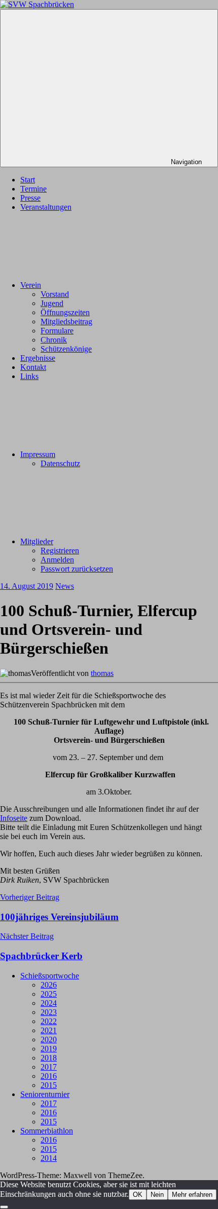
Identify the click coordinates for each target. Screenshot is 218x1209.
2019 (49, 1048)
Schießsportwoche (49, 975)
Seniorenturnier (44, 1094)
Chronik (54, 339)
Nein (157, 1194)
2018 (49, 1057)
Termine (33, 188)
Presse (30, 198)
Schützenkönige (66, 349)
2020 (49, 1039)
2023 (49, 1012)
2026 (49, 984)
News (64, 586)
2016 (49, 1076)
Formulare (57, 330)
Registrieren (60, 550)
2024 (49, 1003)
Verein (30, 285)
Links (29, 376)
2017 (49, 1067)
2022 (49, 1021)
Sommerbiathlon (46, 1130)
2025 (49, 994)
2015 (49, 1085)
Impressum (37, 454)
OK (137, 1194)
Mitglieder (36, 541)
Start (27, 179)
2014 (49, 1158)
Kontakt (33, 367)
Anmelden (57, 559)
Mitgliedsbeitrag (66, 321)
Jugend (52, 303)
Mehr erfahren (192, 1194)
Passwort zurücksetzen (77, 568)
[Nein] (4, 1206)
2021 (49, 1030)
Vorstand (55, 294)
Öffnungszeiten (65, 312)
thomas (102, 673)
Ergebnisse (37, 358)
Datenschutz (60, 463)
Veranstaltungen (45, 207)
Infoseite (13, 818)
